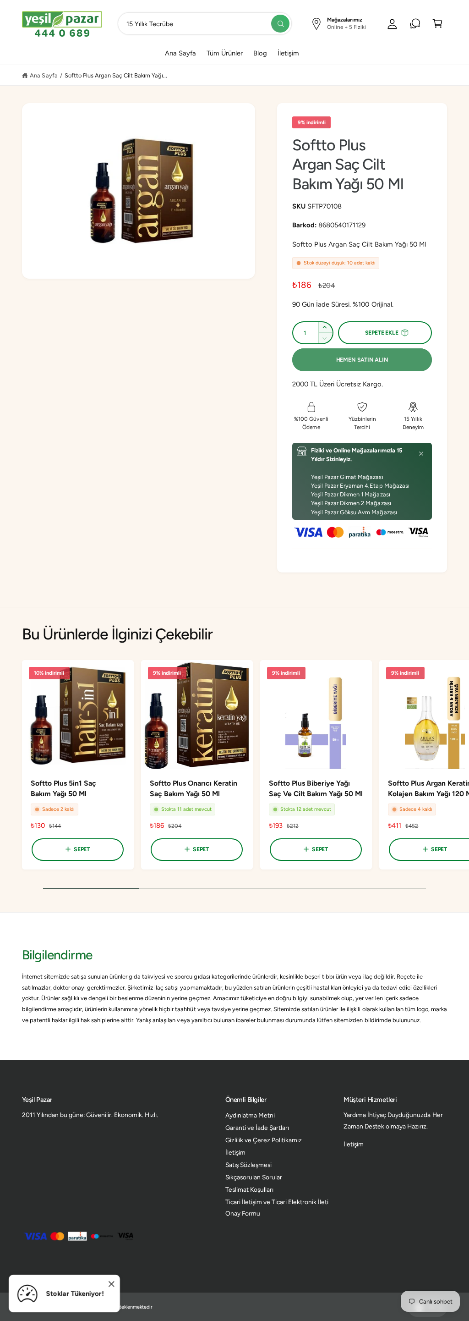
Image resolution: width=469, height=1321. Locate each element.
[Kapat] (421, 454)
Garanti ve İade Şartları (257, 1127)
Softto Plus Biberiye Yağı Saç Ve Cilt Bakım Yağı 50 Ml (316, 788)
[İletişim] (415, 23)
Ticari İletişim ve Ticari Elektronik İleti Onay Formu (277, 1207)
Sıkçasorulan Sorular (253, 1177)
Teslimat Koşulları (249, 1189)
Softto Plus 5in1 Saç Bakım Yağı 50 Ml (63, 788)
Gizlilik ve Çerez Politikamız (263, 1140)
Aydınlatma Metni (250, 1115)
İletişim (235, 1152)
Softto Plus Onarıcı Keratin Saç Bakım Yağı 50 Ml (193, 788)
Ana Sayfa (43, 75)
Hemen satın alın (362, 359)
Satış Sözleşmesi (248, 1164)
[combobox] (205, 23)
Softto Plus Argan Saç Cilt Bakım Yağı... (116, 75)
